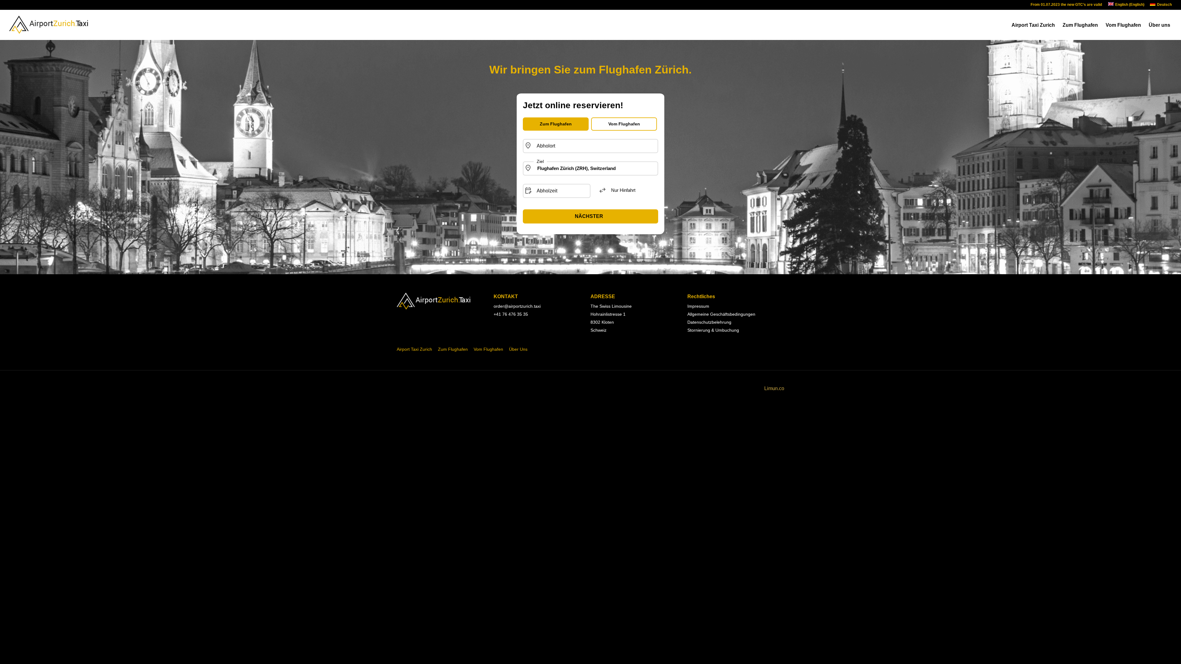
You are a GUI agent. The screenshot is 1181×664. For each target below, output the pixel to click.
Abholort (546, 146)
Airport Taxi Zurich (1033, 25)
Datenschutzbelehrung (709, 322)
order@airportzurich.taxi (517, 306)
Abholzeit (547, 190)
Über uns (1159, 25)
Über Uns (518, 349)
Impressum (698, 306)
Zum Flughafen (1080, 25)
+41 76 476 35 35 (511, 314)
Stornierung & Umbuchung (713, 330)
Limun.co (774, 388)
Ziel (540, 161)
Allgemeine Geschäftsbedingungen (721, 314)
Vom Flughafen (1123, 25)
